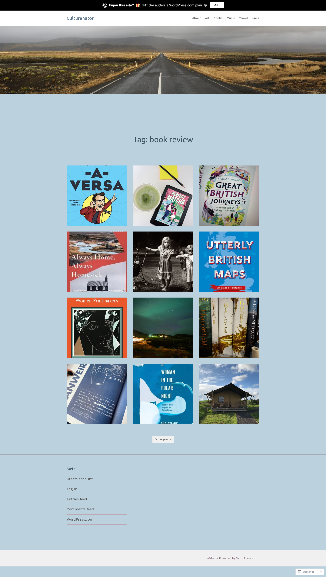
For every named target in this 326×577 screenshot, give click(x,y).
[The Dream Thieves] (163, 328)
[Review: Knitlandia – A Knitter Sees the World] (229, 394)
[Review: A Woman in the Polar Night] (163, 394)
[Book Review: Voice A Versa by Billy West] (97, 195)
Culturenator (80, 18)
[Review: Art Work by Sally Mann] (163, 262)
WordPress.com (80, 519)
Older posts (163, 439)
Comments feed (80, 509)
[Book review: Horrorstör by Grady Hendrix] (97, 394)
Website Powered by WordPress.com (232, 558)
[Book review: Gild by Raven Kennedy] (229, 328)
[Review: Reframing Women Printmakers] (97, 328)
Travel (243, 18)
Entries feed (77, 499)
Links (255, 18)
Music (231, 18)
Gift (217, 5)
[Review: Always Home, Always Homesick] (97, 262)
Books (218, 18)
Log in (72, 489)
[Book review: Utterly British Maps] (229, 262)
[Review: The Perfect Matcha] (163, 195)
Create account (80, 479)
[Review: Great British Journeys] (229, 195)
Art (207, 18)
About (196, 18)
